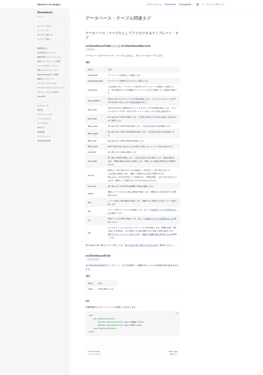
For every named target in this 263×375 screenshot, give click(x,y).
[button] (51, 12)
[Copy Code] (175, 315)
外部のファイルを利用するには (159, 218)
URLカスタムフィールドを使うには (123, 234)
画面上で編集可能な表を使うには (156, 234)
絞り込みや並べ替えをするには (140, 245)
